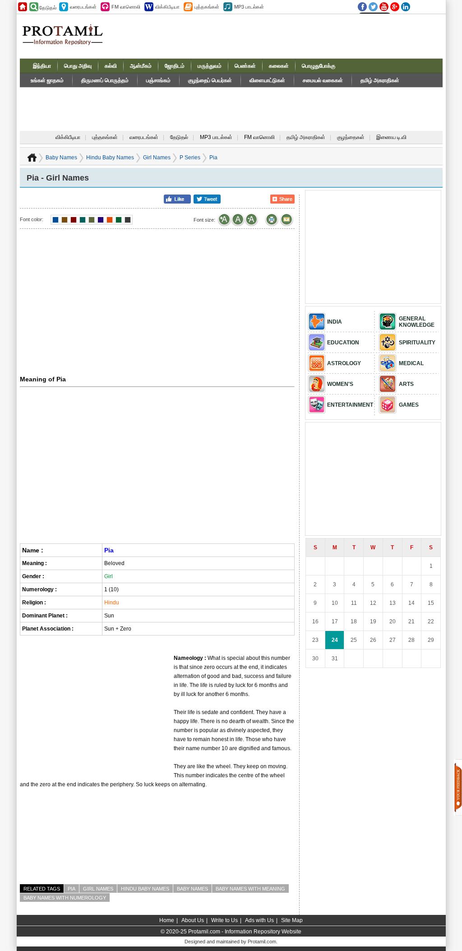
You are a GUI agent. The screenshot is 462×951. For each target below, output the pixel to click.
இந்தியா (42, 66)
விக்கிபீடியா (67, 137)
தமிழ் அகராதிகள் (379, 80)
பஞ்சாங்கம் (158, 80)
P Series (190, 157)
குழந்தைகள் (351, 137)
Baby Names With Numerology (64, 897)
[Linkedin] (406, 6)
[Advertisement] (279, 35)
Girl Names (157, 157)
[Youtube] (384, 6)
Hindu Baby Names (110, 157)
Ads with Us (259, 920)
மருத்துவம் (210, 66)
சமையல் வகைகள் (323, 80)
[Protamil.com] (22, 6)
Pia (71, 888)
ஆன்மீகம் (141, 66)
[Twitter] (373, 6)
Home (166, 920)
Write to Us (224, 920)
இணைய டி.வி (391, 137)
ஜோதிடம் (175, 66)
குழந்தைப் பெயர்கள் (210, 80)
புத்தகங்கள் (105, 137)
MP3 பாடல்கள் (216, 137)
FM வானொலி (259, 137)
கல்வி (111, 66)
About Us (192, 920)
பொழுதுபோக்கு (318, 66)
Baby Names (61, 157)
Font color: (31, 219)
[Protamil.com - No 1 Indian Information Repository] (66, 40)
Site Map (292, 920)
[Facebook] (362, 6)
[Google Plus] (395, 6)
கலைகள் (279, 66)
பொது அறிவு (78, 66)
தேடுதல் (179, 137)
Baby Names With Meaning (250, 888)
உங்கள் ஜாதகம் (47, 80)
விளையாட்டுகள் (267, 80)
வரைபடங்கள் (143, 137)
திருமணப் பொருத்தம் (105, 80)
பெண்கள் (245, 66)
